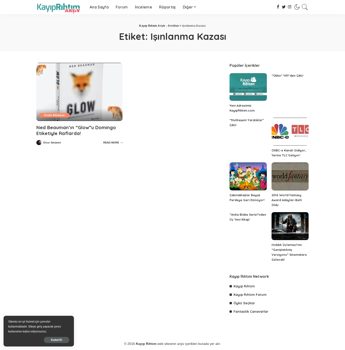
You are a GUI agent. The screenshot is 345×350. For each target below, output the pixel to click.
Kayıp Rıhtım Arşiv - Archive (159, 25)
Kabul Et (56, 340)
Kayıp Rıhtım (244, 286)
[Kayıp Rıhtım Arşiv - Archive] (59, 7)
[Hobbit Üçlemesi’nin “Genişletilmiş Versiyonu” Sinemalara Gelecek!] (290, 226)
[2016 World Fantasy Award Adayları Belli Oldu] (290, 176)
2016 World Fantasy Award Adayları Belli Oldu (287, 200)
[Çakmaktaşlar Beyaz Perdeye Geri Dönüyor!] (248, 176)
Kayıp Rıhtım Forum (250, 295)
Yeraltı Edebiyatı (54, 115)
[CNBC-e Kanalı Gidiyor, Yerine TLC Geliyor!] (290, 132)
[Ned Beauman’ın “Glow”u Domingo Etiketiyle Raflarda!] (79, 92)
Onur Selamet (52, 142)
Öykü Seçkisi (244, 303)
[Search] (305, 7)
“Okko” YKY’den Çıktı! (287, 75)
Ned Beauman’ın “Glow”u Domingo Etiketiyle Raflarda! (76, 130)
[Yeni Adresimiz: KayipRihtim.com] (248, 87)
